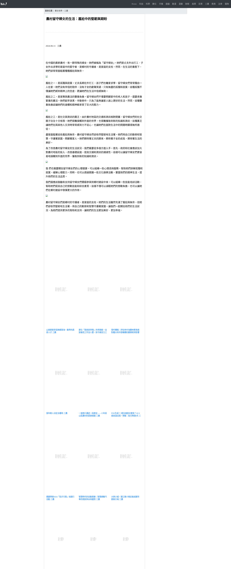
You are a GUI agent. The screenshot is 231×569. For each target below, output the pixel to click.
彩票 (201, 4)
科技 (141, 4)
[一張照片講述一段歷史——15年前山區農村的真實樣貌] (93, 410)
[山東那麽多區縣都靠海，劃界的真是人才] (61, 327)
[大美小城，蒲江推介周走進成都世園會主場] (126, 493)
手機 (161, 4)
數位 (154, 4)
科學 (148, 4)
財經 (187, 4)
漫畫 (181, 4)
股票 (194, 4)
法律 (220, 4)
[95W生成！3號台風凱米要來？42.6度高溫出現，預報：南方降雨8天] (126, 410)
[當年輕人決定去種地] (61, 410)
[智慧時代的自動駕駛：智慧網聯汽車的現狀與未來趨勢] (93, 493)
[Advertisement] (94, 233)
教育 (214, 4)
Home (134, 4)
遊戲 (168, 4)
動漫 (174, 4)
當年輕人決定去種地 (54, 413)
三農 (207, 4)
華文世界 (58, 11)
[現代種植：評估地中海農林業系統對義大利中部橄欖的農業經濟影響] (126, 327)
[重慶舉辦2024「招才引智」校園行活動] (61, 493)
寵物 (227, 4)
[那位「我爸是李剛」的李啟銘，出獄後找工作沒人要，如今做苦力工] (93, 327)
